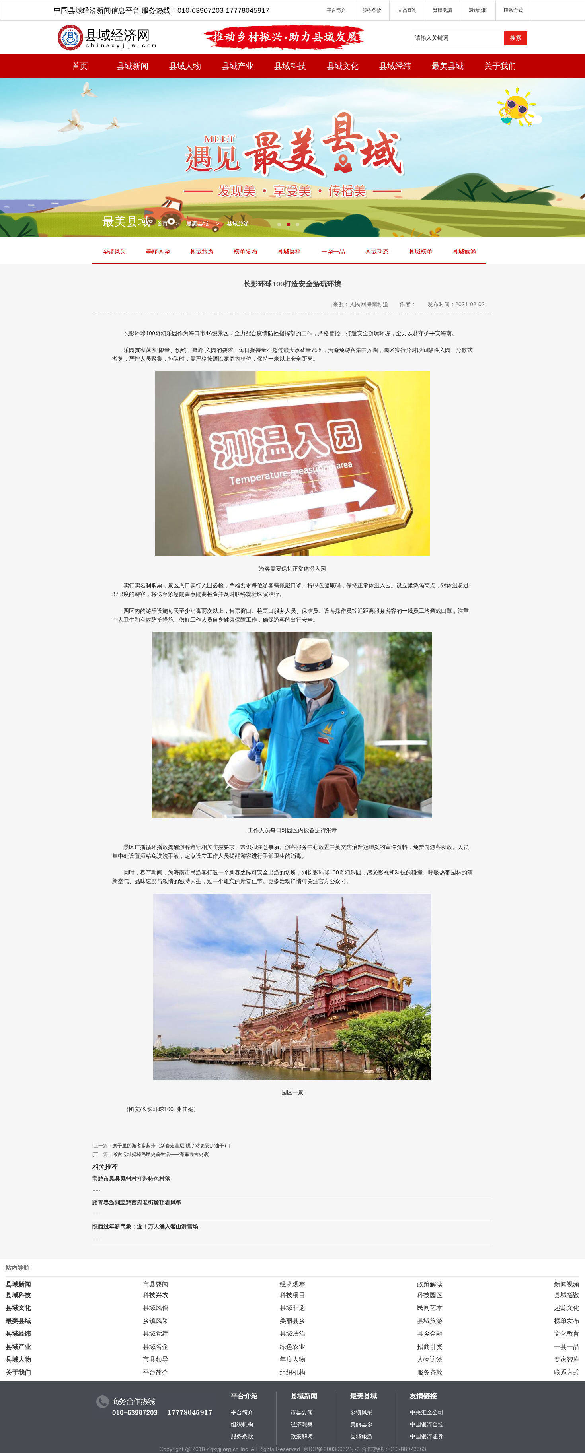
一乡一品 (333, 251)
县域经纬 (395, 66)
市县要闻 (155, 1284)
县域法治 (292, 1333)
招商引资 (430, 1346)
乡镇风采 (114, 251)
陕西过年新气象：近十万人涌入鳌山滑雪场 (145, 1226)
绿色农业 (292, 1346)
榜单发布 (245, 251)
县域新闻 (132, 66)
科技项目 (292, 1294)
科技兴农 (155, 1294)
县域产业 (238, 66)
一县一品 (566, 1346)
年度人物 (292, 1359)
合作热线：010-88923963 (393, 1449)
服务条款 (371, 10)
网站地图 (478, 10)
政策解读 (430, 1284)
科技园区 (430, 1294)
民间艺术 (430, 1307)
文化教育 (566, 1333)
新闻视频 (566, 1284)
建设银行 (421, 1424)
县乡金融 (430, 1333)
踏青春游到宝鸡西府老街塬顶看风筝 (136, 1202)
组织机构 (292, 1372)
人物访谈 (430, 1359)
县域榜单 (421, 251)
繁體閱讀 (442, 10)
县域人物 (185, 66)
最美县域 (448, 66)
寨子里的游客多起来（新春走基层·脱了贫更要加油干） (171, 1145)
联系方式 (513, 10)
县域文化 (343, 66)
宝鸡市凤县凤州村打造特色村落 (131, 1178)
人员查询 (407, 10)
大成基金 (421, 1412)
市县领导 (155, 1359)
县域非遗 (292, 1307)
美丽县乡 (158, 251)
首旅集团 (421, 1436)
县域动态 (377, 251)
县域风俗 (155, 1307)
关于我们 (500, 66)
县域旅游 (238, 223)
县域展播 (289, 251)
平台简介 (336, 10)
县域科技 (290, 66)
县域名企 (155, 1346)
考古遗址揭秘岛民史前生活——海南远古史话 (160, 1154)
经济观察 (292, 1284)
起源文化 (566, 1307)
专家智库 (566, 1359)
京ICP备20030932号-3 (331, 1449)
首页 (80, 66)
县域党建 (155, 1333)
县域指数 (566, 1294)
